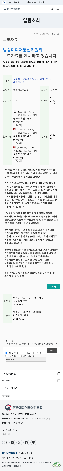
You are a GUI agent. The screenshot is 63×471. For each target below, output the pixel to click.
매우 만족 (14, 353)
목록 (53, 286)
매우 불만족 (28, 356)
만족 (28, 353)
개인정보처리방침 (10, 453)
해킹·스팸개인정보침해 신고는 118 (17, 458)
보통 (39, 353)
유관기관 (6, 396)
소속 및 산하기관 (9, 388)
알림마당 (45, 34)
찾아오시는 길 (8, 430)
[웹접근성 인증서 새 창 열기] (56, 463)
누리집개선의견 (9, 373)
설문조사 (6, 380)
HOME (37, 34)
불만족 (12, 356)
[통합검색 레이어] (52, 9)
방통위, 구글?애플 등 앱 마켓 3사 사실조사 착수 (29, 299)
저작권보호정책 (25, 453)
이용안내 (6, 434)
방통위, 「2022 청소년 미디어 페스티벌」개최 (27, 313)
